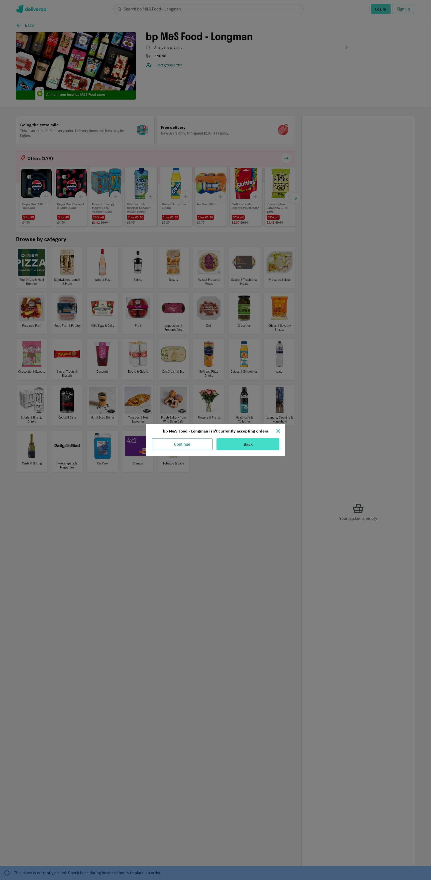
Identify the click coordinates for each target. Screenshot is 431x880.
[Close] (278, 431)
